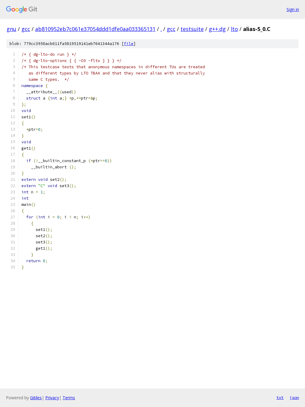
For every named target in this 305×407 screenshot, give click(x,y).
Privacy (52, 397)
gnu (11, 28)
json (294, 397)
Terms (69, 397)
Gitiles (36, 397)
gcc (25, 28)
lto (234, 28)
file (128, 43)
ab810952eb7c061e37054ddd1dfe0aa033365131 (95, 28)
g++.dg (217, 28)
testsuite (192, 28)
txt (280, 397)
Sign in (293, 9)
